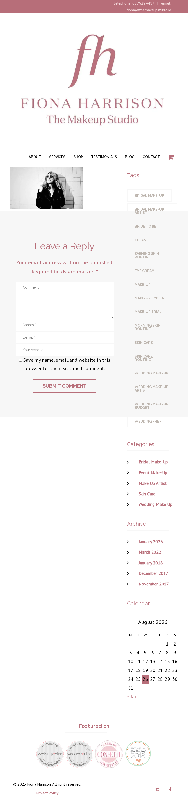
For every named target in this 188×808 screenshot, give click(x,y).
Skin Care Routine (144, 358)
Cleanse (143, 240)
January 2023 (151, 541)
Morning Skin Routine (148, 327)
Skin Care (144, 343)
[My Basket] (171, 157)
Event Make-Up (153, 472)
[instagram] (158, 789)
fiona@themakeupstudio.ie (149, 9)
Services (57, 157)
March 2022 (150, 552)
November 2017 (154, 584)
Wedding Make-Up (151, 373)
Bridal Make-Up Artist (149, 211)
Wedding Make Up (155, 504)
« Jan (132, 696)
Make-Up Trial (148, 312)
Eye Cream (144, 271)
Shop (78, 157)
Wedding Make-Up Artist (151, 388)
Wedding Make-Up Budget (151, 406)
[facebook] (170, 789)
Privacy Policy (47, 792)
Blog (130, 157)
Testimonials (104, 157)
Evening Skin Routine (147, 255)
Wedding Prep (148, 421)
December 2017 (153, 573)
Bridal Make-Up (149, 196)
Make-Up (143, 284)
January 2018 (151, 563)
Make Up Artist (153, 483)
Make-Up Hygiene (151, 298)
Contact (151, 157)
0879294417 (143, 3)
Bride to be (145, 226)
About (35, 157)
